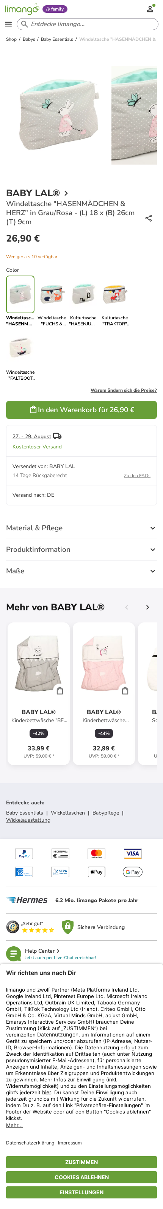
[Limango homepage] (22, 9)
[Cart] (60, 690)
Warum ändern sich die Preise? (124, 390)
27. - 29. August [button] (32, 436)
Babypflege (105, 812)
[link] (52, 301)
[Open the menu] (8, 24)
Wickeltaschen (68, 812)
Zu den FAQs (137, 476)
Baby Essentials (24, 812)
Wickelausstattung (28, 820)
